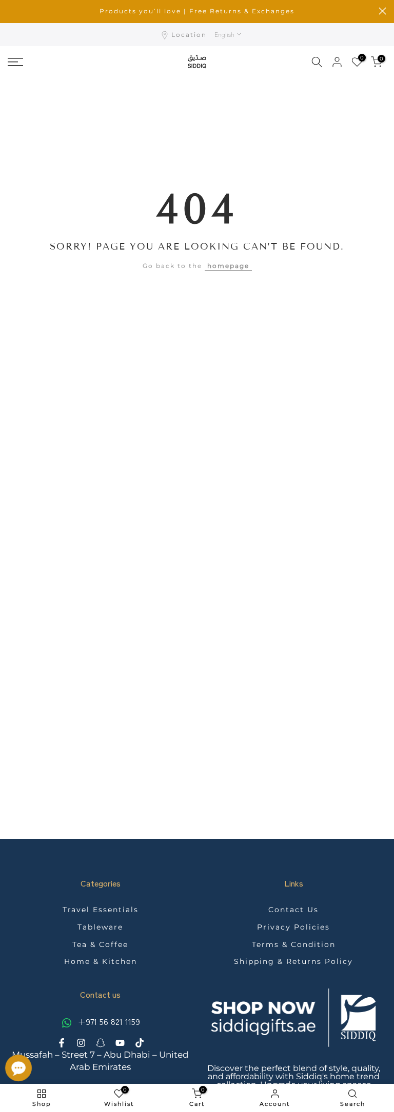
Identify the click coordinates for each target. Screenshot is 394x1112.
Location (189, 34)
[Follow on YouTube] (120, 1043)
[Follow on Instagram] (81, 1043)
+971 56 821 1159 (107, 1021)
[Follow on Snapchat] (100, 1043)
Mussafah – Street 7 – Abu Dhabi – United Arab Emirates (100, 1060)
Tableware (100, 927)
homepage (228, 266)
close (11, 11)
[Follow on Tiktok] (139, 1043)
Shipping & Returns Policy (293, 961)
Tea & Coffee (100, 944)
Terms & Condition (294, 944)
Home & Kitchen (100, 961)
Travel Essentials (101, 909)
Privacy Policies (293, 927)
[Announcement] (197, 11)
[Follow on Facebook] (61, 1043)
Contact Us (293, 909)
